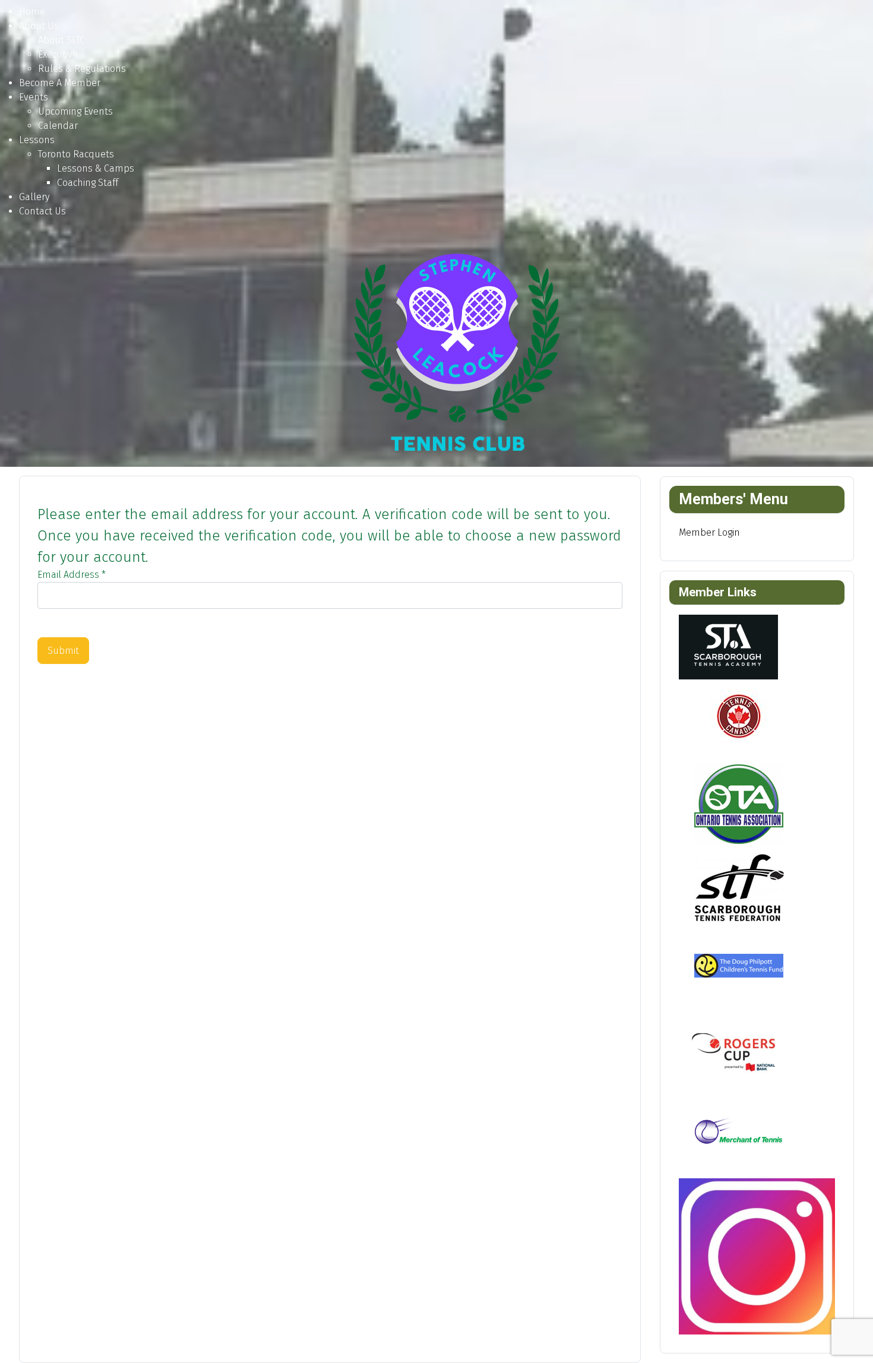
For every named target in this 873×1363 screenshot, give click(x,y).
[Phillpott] (738, 969)
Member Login (709, 532)
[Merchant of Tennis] (738, 1135)
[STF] (738, 886)
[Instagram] (757, 1255)
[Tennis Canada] (738, 720)
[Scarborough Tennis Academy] (728, 646)
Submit (63, 650)
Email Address (71, 574)
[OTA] (738, 803)
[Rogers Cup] (738, 1052)
